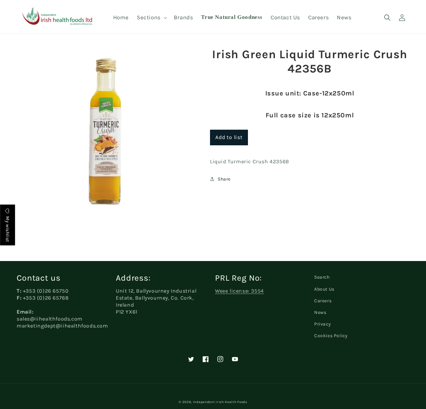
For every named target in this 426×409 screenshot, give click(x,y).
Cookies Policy (330, 336)
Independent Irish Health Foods (220, 402)
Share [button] (224, 179)
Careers (322, 301)
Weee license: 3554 (239, 291)
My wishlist (7, 228)
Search (322, 277)
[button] (151, 17)
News (320, 312)
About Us (324, 289)
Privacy (322, 324)
